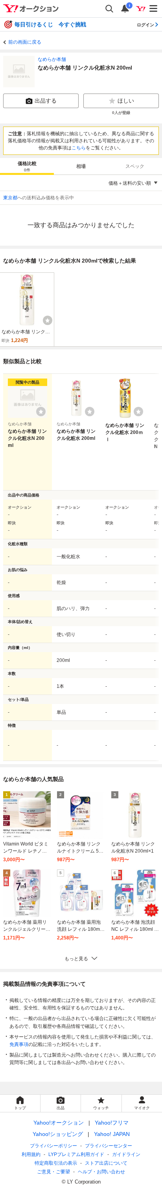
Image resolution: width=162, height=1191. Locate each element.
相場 (81, 166)
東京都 (10, 197)
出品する (46, 100)
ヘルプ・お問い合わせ (101, 1171)
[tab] (27, 166)
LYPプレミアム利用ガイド (76, 1154)
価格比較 (27, 166)
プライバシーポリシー (53, 1146)
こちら (79, 148)
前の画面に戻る (24, 42)
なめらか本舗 (52, 59)
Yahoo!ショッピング (58, 1134)
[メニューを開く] (154, 8)
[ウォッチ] (47, 320)
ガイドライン (126, 1154)
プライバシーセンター (108, 1146)
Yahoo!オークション (58, 1122)
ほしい (126, 100)
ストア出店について (106, 1163)
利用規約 (31, 1154)
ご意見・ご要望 (53, 1171)
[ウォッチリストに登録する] (41, 411)
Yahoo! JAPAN (112, 1134)
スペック (134, 166)
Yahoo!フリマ (112, 1122)
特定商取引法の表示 (56, 1163)
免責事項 (18, 1044)
